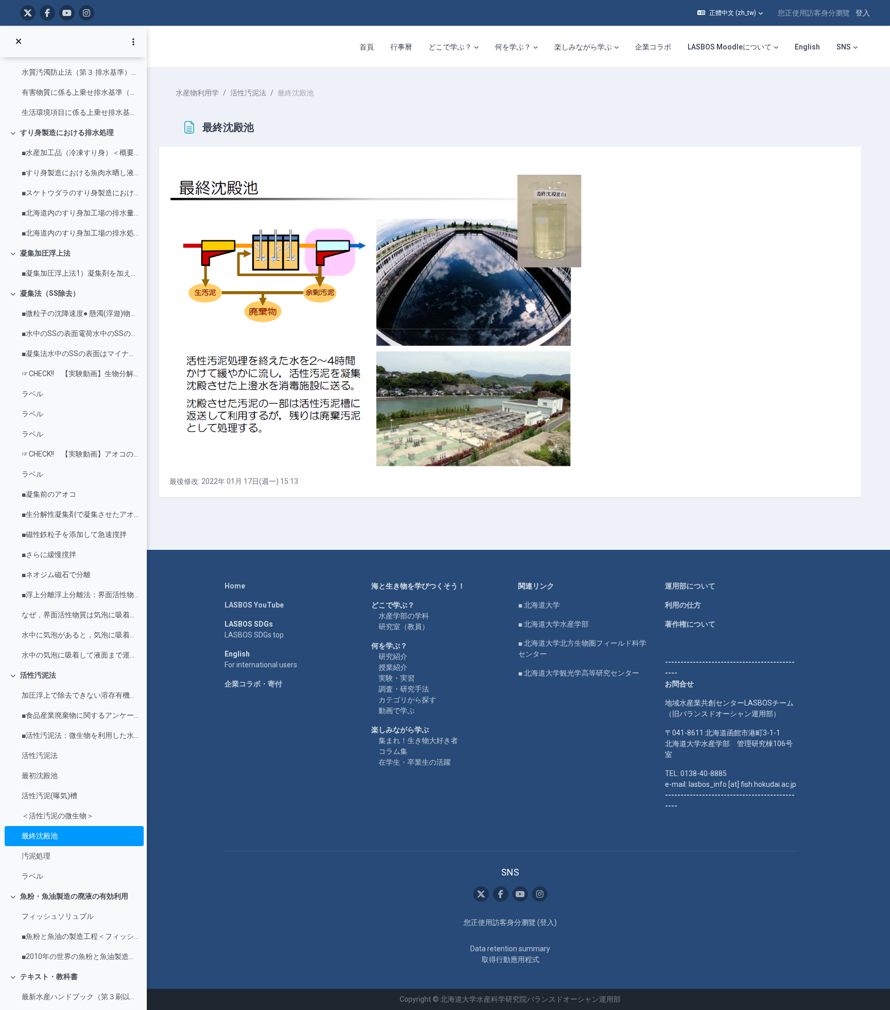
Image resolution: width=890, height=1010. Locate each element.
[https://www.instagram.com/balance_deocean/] (86, 13)
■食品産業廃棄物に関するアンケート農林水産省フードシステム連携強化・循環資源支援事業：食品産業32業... (80, 715)
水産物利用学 (197, 93)
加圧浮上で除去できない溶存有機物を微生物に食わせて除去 (80, 695)
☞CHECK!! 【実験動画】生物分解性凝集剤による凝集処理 (80, 373)
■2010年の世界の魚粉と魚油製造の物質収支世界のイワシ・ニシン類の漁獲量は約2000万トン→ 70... (80, 956)
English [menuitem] (807, 47)
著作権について (690, 624)
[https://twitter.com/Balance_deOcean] (28, 13)
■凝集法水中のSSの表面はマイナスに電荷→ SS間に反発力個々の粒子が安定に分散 (80, 353)
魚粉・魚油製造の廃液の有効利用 (74, 896)
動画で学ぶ (397, 710)
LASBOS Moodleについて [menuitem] (730, 47)
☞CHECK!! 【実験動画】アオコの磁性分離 (80, 454)
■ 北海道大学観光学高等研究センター (578, 673)
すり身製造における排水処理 (67, 132)
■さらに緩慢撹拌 (49, 554)
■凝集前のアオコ (49, 494)
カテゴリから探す (407, 700)
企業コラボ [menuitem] (653, 47)
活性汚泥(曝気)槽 (49, 796)
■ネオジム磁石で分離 (56, 574)
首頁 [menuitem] (367, 47)
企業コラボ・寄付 (253, 684)
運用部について (690, 586)
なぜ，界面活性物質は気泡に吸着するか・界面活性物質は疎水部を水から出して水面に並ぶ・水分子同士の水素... (80, 615)
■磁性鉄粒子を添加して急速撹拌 (74, 534)
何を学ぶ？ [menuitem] (513, 47)
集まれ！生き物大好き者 (418, 740)
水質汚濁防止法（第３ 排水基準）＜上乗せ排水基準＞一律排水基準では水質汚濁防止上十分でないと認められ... (80, 72)
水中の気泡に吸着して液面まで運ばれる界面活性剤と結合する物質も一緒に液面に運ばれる (80, 655)
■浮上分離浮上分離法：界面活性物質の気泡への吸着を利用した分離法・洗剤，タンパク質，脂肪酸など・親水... (80, 595)
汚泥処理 (36, 856)
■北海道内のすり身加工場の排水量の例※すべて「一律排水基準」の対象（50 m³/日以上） (80, 213)
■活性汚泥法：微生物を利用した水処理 (80, 735)
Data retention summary (510, 949)
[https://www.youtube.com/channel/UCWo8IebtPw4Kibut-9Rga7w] (67, 13)
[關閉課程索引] (19, 42)
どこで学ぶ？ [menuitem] (450, 47)
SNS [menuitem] (843, 47)
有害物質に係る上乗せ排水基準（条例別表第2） (80, 92)
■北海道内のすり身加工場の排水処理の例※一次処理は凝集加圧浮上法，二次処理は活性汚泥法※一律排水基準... (80, 233)
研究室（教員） (404, 626)
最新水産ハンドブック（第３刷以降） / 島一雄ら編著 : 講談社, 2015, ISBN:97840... (80, 996)
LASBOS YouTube (254, 605)
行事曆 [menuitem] (401, 47)
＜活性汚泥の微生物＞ (58, 816)
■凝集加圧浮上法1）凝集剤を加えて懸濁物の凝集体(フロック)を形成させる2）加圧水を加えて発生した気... (80, 273)
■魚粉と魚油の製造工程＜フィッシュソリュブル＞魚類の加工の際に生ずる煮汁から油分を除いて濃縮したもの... (80, 936)
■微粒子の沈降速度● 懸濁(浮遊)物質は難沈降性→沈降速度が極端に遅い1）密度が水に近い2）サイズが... (80, 313)
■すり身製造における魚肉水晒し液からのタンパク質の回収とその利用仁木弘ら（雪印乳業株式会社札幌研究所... (80, 173)
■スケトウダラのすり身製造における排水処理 (80, 193)
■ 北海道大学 (539, 605)
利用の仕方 (683, 605)
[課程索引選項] (133, 41)
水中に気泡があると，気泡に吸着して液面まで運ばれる (80, 635)
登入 (862, 13)
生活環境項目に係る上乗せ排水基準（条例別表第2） (80, 112)
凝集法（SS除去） (50, 293)
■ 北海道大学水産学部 (553, 624)
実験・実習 (397, 678)
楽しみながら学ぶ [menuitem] (583, 47)
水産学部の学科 (404, 616)
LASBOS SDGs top (254, 635)
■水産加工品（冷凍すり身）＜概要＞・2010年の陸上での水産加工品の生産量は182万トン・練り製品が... (80, 152)
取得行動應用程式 (510, 959)
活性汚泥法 (38, 675)
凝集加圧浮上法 (45, 253)
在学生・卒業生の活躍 (415, 762)
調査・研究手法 (404, 689)
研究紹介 (393, 656)
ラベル (32, 394)
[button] (730, 13)
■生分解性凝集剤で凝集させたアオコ (80, 514)
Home (235, 586)
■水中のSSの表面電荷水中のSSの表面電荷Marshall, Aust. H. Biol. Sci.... (80, 333)
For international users (261, 665)
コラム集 (393, 751)
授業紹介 (393, 667)
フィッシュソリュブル (58, 916)
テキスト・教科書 (49, 976)
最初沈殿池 (40, 775)
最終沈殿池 (40, 836)
